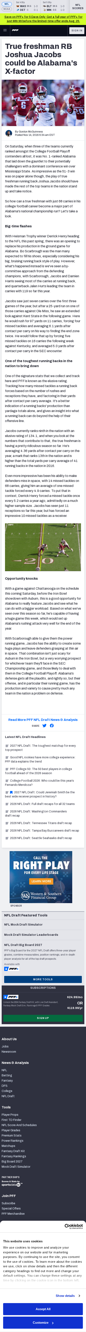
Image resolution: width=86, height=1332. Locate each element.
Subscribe (8, 1203)
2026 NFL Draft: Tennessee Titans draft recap (41, 823)
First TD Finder (11, 1120)
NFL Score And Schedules (19, 1125)
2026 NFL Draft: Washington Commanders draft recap (36, 813)
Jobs (5, 1046)
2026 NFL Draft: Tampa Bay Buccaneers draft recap (44, 830)
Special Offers (11, 1208)
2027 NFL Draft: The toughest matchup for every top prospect (40, 747)
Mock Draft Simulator (16, 1166)
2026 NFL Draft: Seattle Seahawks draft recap (41, 838)
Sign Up (43, 1018)
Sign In (76, 30)
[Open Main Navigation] (5, 30)
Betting (7, 1075)
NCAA (7, 9)
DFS (5, 1085)
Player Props (10, 1114)
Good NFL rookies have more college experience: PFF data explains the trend (40, 759)
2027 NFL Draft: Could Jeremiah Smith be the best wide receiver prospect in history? (40, 794)
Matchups (8, 1146)
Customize (40, 1322)
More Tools (43, 979)
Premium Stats (12, 1135)
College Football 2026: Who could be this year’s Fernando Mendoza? (39, 782)
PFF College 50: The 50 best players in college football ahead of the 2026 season (38, 771)
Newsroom (9, 1051)
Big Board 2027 (12, 1161)
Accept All (43, 1309)
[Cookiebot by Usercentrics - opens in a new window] (64, 1226)
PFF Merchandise (13, 1213)
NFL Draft (8, 1096)
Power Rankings (12, 1140)
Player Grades (11, 1130)
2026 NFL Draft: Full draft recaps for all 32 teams (42, 804)
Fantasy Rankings (14, 1156)
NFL (7, 4)
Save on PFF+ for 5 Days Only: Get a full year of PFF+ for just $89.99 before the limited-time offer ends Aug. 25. (43, 19)
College (7, 1091)
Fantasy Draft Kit (13, 1151)
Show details (65, 1295)
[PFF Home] (15, 30)
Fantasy (7, 1080)
